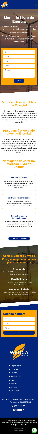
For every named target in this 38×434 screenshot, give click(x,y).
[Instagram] (17, 410)
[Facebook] (14, 410)
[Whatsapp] (24, 410)
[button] (35, 4)
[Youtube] (20, 410)
